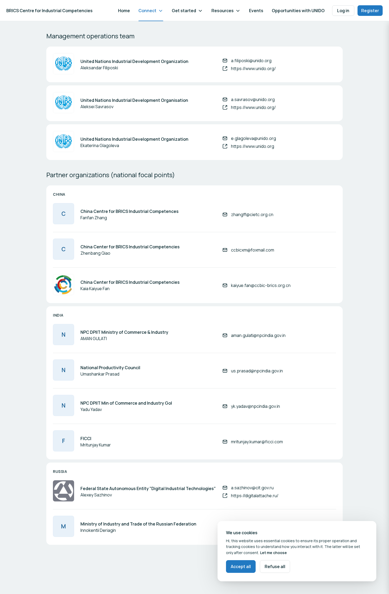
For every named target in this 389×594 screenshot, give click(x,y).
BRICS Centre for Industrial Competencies (49, 10)
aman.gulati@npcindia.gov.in (258, 335)
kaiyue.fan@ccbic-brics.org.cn (261, 285)
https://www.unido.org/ (253, 68)
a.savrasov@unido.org (253, 99)
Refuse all (275, 566)
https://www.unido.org (252, 146)
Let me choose (273, 552)
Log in (343, 10)
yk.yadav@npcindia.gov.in (255, 406)
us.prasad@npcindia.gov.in (257, 371)
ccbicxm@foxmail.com (252, 250)
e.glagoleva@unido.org (253, 138)
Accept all (241, 566)
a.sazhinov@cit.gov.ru (252, 488)
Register (370, 10)
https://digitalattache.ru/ (254, 496)
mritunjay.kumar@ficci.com (257, 442)
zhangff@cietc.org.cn (252, 214)
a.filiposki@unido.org (251, 60)
